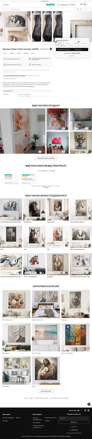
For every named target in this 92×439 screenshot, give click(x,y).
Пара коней (50, 222)
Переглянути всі (46, 391)
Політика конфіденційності (37, 418)
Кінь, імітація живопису (77, 222)
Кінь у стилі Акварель (30, 276)
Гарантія (18, 417)
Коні (25, 249)
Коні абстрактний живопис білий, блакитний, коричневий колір (11, 222)
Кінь (2, 249)
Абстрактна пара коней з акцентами (11, 276)
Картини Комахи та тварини (41, 398)
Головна (26, 398)
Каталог (31, 398)
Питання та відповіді (8, 417)
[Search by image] (78, 9)
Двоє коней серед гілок (77, 249)
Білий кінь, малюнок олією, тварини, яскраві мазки (80, 276)
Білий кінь (50, 276)
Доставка (5, 420)
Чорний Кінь (27, 222)
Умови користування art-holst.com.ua (38, 426)
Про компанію (36, 422)
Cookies (47, 420)
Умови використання (50, 417)
